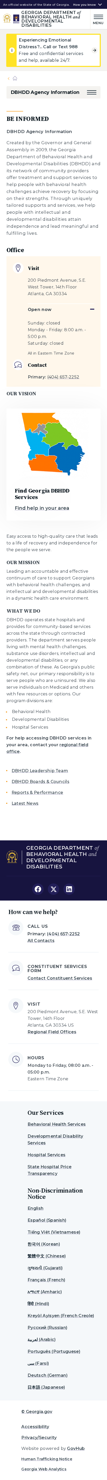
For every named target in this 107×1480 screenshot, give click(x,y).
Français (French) (46, 1279)
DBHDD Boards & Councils (40, 781)
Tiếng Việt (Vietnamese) (54, 1232)
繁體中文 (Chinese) (47, 1256)
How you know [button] (84, 4)
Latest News (25, 803)
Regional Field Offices (52, 1031)
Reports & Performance (37, 792)
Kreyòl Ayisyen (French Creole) (61, 1315)
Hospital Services (46, 1154)
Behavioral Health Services (57, 1124)
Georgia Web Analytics (43, 1469)
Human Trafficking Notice (46, 1459)
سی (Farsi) (38, 1363)
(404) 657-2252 (63, 377)
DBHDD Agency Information (45, 92)
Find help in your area (42, 508)
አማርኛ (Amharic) (45, 1291)
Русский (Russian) (47, 1327)
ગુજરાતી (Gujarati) (45, 1267)
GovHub (76, 1448)
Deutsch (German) (48, 1375)
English (35, 1208)
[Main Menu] (97, 19)
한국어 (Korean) (44, 1244)
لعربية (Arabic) (42, 1339)
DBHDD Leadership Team (40, 770)
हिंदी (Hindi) (38, 1303)
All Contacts (41, 940)
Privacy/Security (39, 1437)
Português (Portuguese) (54, 1351)
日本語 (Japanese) (46, 1387)
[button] (91, 92)
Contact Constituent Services (60, 978)
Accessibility (35, 1426)
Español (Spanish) (47, 1220)
